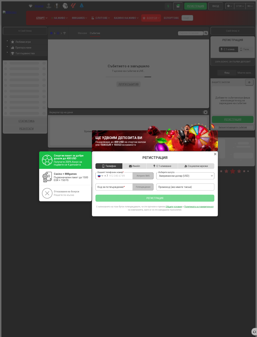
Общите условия (174, 206)
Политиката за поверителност (199, 206)
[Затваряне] (215, 154)
